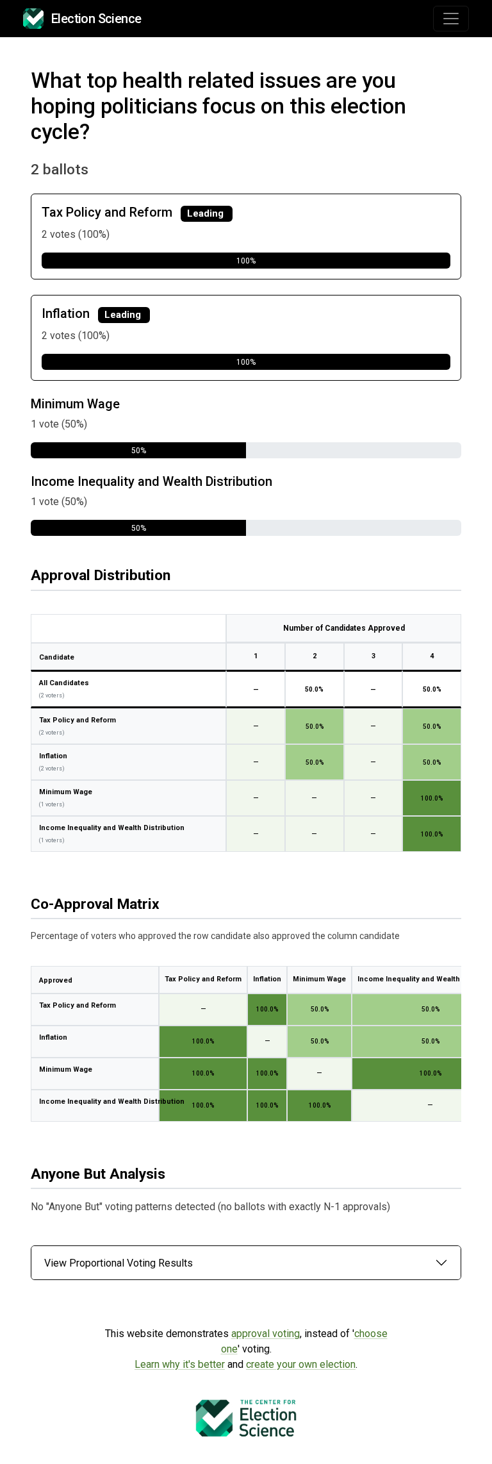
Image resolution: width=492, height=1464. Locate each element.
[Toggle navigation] (451, 18)
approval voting (265, 1333)
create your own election (301, 1364)
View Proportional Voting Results (118, 1263)
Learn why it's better (180, 1364)
